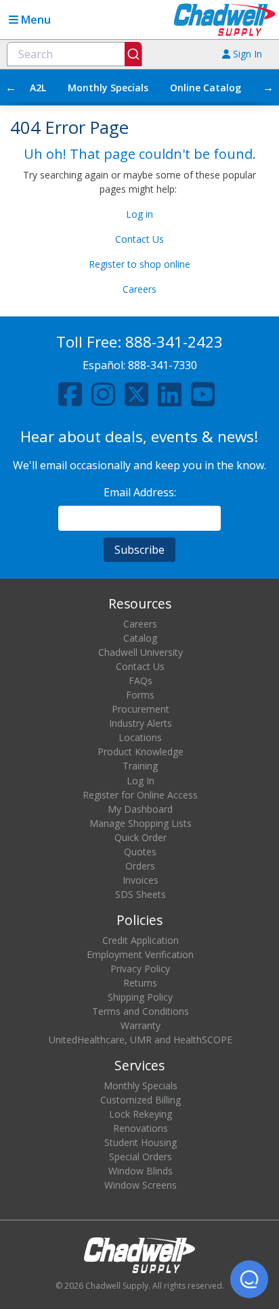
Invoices (140, 880)
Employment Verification (140, 954)
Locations (140, 737)
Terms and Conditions (140, 1011)
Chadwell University (140, 652)
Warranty (140, 1025)
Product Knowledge (141, 751)
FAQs (140, 680)
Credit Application (140, 940)
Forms (140, 694)
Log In (140, 780)
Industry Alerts (140, 723)
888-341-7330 (162, 365)
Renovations (140, 1128)
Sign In (246, 53)
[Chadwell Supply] (225, 18)
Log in (139, 214)
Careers (139, 289)
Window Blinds (140, 1170)
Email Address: (140, 492)
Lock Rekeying (140, 1114)
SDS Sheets (140, 894)
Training (140, 765)
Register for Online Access (140, 794)
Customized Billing (140, 1099)
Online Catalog (205, 87)
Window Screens (140, 1185)
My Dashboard (140, 809)
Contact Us (139, 239)
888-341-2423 (174, 341)
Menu (34, 19)
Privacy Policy (140, 968)
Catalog (140, 638)
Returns (140, 982)
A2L (38, 87)
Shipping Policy (140, 997)
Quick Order (140, 837)
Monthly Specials (108, 87)
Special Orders (140, 1156)
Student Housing (140, 1142)
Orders (140, 865)
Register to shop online (139, 264)
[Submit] (133, 54)
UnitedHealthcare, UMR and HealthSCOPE (140, 1039)
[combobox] (74, 54)
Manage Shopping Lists (140, 823)
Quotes (140, 851)
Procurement (140, 709)
